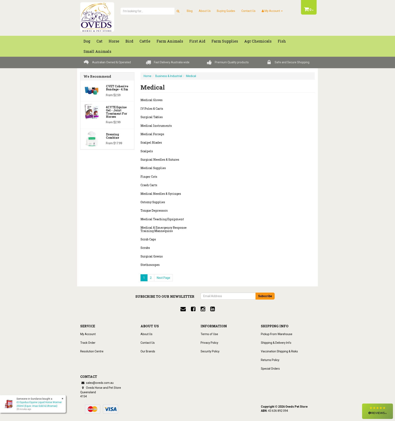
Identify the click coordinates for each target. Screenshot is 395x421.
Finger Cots (149, 176)
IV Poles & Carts (152, 108)
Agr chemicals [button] (258, 41)
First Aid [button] (197, 41)
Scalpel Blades (151, 142)
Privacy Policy (209, 342)
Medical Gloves (152, 100)
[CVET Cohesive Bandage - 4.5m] (92, 90)
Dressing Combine (112, 135)
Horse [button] (114, 41)
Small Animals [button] (97, 51)
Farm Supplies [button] (224, 41)
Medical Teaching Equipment (162, 219)
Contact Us (248, 11)
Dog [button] (87, 41)
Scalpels (147, 151)
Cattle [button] (144, 41)
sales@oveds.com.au (99, 382)
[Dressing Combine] (92, 138)
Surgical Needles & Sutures (160, 159)
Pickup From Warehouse (276, 334)
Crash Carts (149, 185)
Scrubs (145, 247)
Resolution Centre (91, 351)
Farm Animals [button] (170, 41)
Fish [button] (282, 41)
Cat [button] (99, 41)
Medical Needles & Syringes (161, 193)
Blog (190, 11)
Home (147, 76)
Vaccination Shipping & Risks (279, 351)
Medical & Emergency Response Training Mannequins (164, 229)
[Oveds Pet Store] (97, 15)
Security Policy (210, 351)
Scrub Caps (148, 239)
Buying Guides (226, 11)
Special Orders (270, 368)
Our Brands (148, 351)
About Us (205, 11)
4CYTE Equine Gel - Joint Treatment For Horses (116, 112)
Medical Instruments (156, 125)
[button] (377, 411)
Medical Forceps (152, 134)
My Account (88, 334)
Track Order (87, 342)
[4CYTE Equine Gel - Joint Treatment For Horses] (92, 111)
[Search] (178, 11)
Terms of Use (209, 334)
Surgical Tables (152, 117)
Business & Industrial (168, 76)
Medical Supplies (153, 168)
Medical (191, 76)
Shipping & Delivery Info (276, 342)
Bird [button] (129, 41)
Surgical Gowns (152, 256)
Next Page (163, 277)
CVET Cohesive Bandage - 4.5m (117, 87)
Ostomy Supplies (153, 202)
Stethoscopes (150, 264)
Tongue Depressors (154, 210)
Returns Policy (270, 360)
